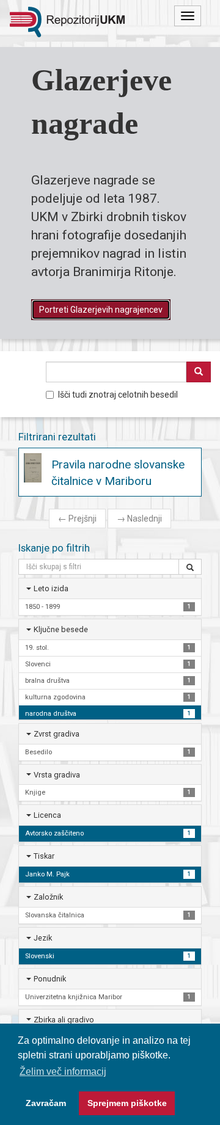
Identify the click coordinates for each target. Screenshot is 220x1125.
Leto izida (51, 588)
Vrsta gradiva (57, 774)
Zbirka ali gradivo (64, 1019)
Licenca (47, 815)
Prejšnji (77, 518)
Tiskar (44, 856)
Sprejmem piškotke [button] (127, 1103)
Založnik (48, 896)
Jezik (43, 937)
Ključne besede (61, 629)
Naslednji (139, 518)
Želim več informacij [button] (63, 1071)
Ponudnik (50, 978)
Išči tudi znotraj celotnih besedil (118, 394)
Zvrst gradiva (56, 733)
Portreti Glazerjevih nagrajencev (101, 310)
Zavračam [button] (46, 1103)
